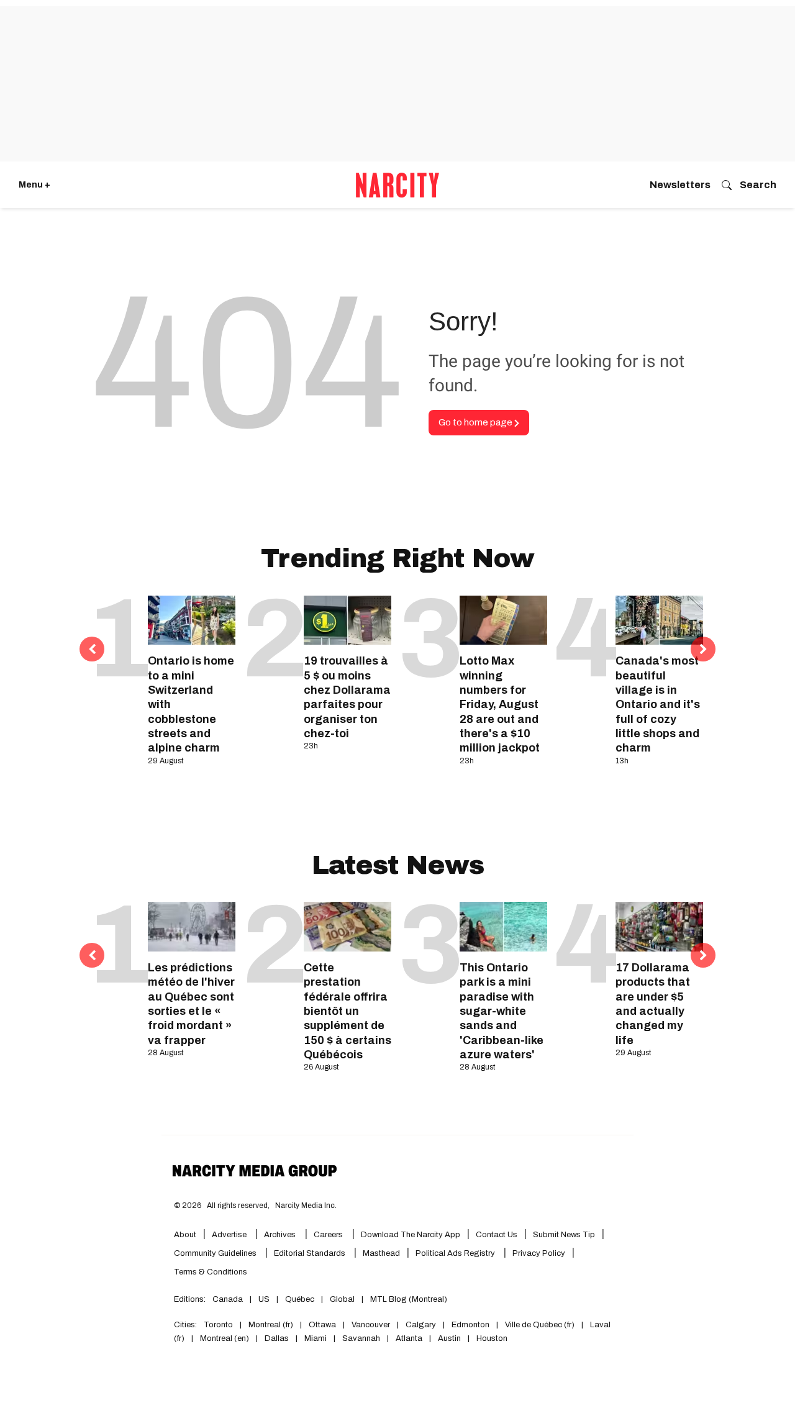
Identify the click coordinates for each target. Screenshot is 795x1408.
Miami (315, 1338)
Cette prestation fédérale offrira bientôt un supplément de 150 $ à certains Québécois (347, 1011)
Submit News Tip (564, 1234)
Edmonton (470, 1324)
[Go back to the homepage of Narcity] (397, 185)
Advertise (230, 1234)
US (264, 1299)
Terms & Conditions (210, 1272)
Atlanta (409, 1338)
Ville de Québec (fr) (540, 1324)
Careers (328, 1234)
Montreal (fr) (270, 1324)
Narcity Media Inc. (306, 1205)
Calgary (421, 1324)
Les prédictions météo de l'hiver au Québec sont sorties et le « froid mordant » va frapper (191, 1004)
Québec (299, 1299)
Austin (449, 1338)
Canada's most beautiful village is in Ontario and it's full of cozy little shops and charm (658, 704)
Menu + (34, 184)
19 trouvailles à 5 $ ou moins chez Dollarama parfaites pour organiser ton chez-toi (347, 697)
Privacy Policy (538, 1253)
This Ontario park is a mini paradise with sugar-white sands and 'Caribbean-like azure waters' (501, 1011)
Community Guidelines (216, 1253)
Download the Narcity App (410, 1234)
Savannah (361, 1338)
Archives (280, 1234)
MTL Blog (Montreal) (408, 1299)
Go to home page (476, 422)
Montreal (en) (224, 1338)
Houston (491, 1338)
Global (342, 1299)
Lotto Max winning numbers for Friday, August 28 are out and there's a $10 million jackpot (500, 704)
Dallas (277, 1338)
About (185, 1234)
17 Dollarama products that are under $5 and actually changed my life (653, 1004)
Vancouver (371, 1324)
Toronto (218, 1324)
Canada (227, 1299)
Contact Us (496, 1234)
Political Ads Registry (456, 1253)
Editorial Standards (310, 1253)
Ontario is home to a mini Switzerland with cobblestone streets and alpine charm (191, 704)
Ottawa (322, 1324)
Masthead (381, 1253)
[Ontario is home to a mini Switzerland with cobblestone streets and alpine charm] (191, 620)
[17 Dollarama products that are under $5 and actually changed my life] (659, 926)
